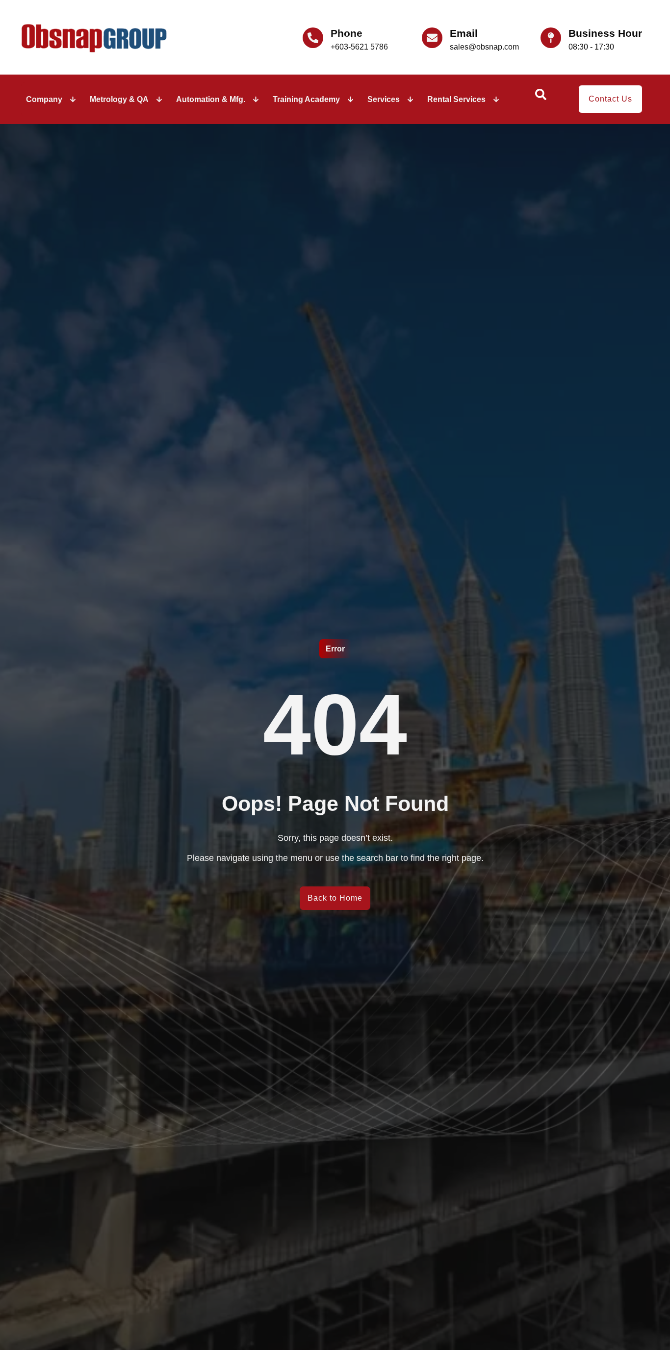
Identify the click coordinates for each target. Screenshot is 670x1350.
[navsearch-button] (540, 97)
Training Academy (306, 99)
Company (44, 99)
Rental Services (456, 99)
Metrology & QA (119, 99)
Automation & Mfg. (210, 99)
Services (383, 99)
